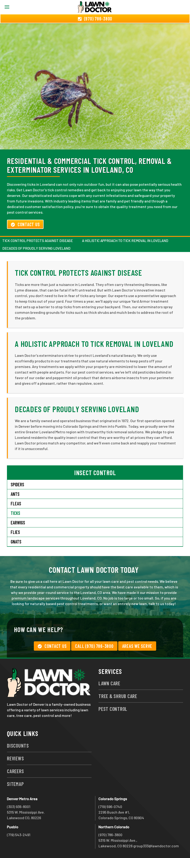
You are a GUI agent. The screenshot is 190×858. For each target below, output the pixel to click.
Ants (15, 494)
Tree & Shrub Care (117, 696)
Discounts (18, 745)
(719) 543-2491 (18, 834)
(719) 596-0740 (110, 806)
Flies (15, 532)
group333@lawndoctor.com (156, 846)
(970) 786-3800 (110, 834)
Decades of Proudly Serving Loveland (36, 248)
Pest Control (112, 709)
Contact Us (29, 224)
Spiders (17, 484)
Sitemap (15, 784)
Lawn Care (109, 683)
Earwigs (18, 522)
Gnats (16, 541)
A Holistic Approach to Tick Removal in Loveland (125, 241)
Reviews (15, 758)
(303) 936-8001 (18, 806)
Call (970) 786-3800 (94, 646)
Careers (15, 771)
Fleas (16, 503)
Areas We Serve (137, 646)
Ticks (15, 513)
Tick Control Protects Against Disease (37, 241)
